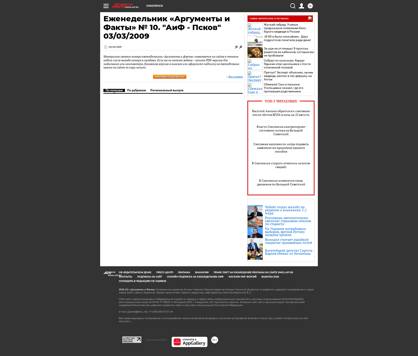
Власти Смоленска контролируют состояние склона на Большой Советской (281, 130)
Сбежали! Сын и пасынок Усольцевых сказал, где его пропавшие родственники (283, 88)
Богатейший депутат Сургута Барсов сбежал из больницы (288, 252)
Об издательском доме (135, 272)
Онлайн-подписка (169, 76)
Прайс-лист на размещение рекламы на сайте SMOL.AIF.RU (253, 272)
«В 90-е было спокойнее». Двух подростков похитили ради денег (287, 38)
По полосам (114, 90)
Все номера (236, 76)
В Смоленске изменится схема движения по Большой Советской (281, 182)
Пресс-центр (164, 272)
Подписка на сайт (149, 276)
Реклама (184, 272)
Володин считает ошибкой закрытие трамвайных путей (288, 241)
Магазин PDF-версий (242, 276)
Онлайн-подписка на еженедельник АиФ (195, 276)
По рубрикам (136, 90)
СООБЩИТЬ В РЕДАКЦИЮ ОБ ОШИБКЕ (142, 281)
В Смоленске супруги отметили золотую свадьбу (281, 165)
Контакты (125, 276)
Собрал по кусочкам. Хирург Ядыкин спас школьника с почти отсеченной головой (287, 64)
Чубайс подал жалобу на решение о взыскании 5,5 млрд (286, 210)
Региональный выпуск (167, 90)
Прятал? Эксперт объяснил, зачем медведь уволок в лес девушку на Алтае (288, 76)
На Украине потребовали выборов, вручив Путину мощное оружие (285, 231)
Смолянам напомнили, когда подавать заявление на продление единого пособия (281, 147)
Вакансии (202, 272)
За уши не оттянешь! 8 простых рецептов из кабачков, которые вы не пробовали (289, 52)
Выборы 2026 (270, 276)
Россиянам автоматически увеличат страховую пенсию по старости (288, 220)
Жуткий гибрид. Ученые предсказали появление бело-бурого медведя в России (285, 28)
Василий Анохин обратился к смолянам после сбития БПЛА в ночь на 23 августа (281, 112)
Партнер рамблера (156, 339)
